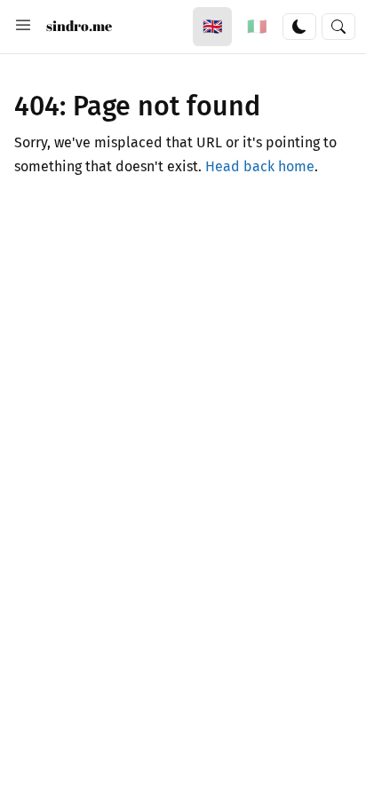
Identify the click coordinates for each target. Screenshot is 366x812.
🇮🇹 (257, 26)
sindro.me (79, 25)
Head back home (259, 166)
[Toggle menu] (23, 26)
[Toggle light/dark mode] (299, 26)
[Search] (338, 26)
